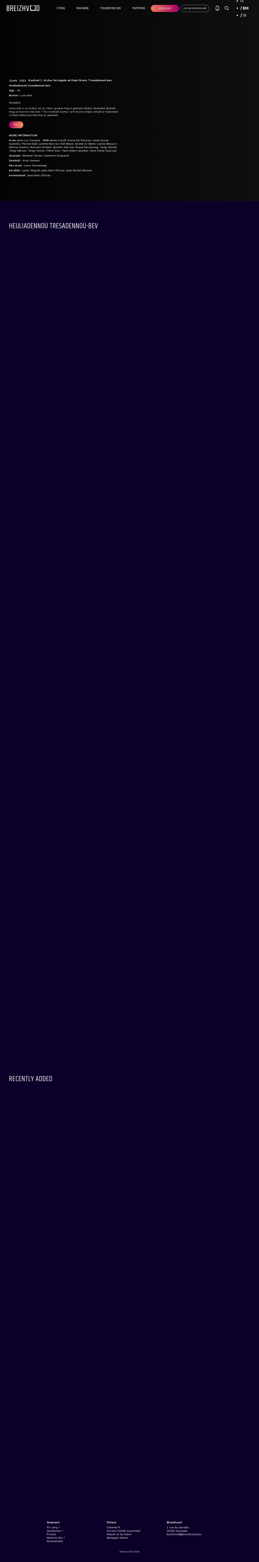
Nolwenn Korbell (41, 147)
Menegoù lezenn (117, 1537)
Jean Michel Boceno (79, 170)
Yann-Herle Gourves (103, 150)
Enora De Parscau (79, 140)
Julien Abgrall (31, 170)
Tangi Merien (18, 150)
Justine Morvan (49, 143)
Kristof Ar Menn (85, 143)
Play (16, 124)
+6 (18, 90)
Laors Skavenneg (35, 165)
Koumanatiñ (55, 1541)
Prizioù (51, 1534)
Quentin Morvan (63, 147)
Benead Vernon (33, 155)
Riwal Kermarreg (87, 147)
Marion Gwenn (18, 147)
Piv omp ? (53, 1527)
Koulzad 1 (35, 80)
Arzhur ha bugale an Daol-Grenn (65, 80)
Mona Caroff (58, 140)
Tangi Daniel (108, 147)
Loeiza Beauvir (107, 143)
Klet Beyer (67, 143)
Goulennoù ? (55, 1530)
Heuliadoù (82, 8)
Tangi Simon (36, 150)
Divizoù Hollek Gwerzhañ (123, 1530)
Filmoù (61, 8)
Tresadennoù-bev (110, 8)
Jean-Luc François (28, 140)
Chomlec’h (113, 1527)
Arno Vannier (31, 160)
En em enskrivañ (194, 8)
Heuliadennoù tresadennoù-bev (30, 85)
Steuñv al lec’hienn (119, 1534)
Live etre (26, 95)
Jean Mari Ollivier (53, 170)
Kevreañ (165, 8)
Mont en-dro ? (56, 1537)
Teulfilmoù (138, 8)
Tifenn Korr (53, 150)
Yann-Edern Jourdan (75, 150)
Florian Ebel (30, 143)
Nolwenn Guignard (56, 155)
